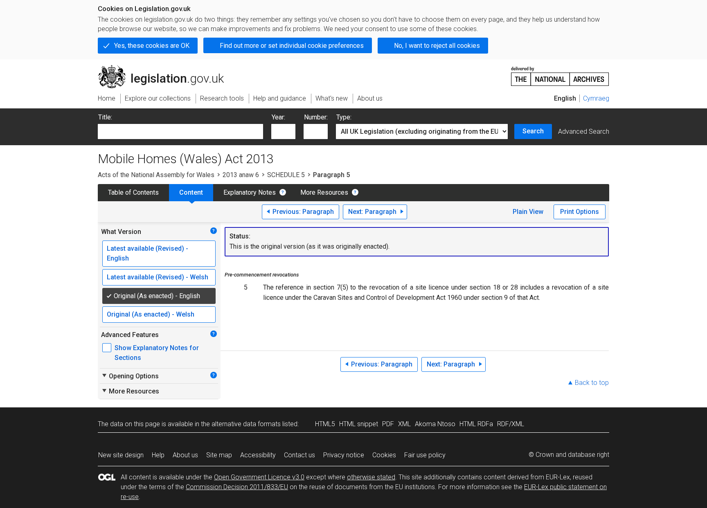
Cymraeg (596, 98)
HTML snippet (358, 424)
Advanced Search (583, 131)
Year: (278, 117)
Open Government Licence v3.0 (259, 477)
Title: (105, 117)
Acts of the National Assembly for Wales (156, 175)
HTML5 (325, 424)
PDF (388, 424)
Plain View (528, 212)
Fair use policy (425, 455)
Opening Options (130, 376)
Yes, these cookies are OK (151, 45)
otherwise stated (371, 477)
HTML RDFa (476, 424)
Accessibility (258, 455)
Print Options (579, 212)
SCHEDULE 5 (286, 175)
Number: (316, 117)
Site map (219, 455)
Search (533, 131)
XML (404, 424)
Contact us (299, 455)
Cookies (384, 455)
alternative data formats (246, 424)
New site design (121, 455)
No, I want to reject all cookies (437, 45)
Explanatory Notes (249, 192)
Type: (343, 117)
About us (185, 455)
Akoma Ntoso (435, 424)
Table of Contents (133, 192)
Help (158, 455)
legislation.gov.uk (165, 68)
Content (191, 192)
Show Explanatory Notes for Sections (157, 353)
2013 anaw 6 (241, 175)
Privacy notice (343, 455)
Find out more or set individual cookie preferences (292, 45)
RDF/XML (510, 424)
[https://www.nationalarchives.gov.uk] (560, 73)
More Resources (324, 192)
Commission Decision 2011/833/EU (237, 487)
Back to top (592, 383)
